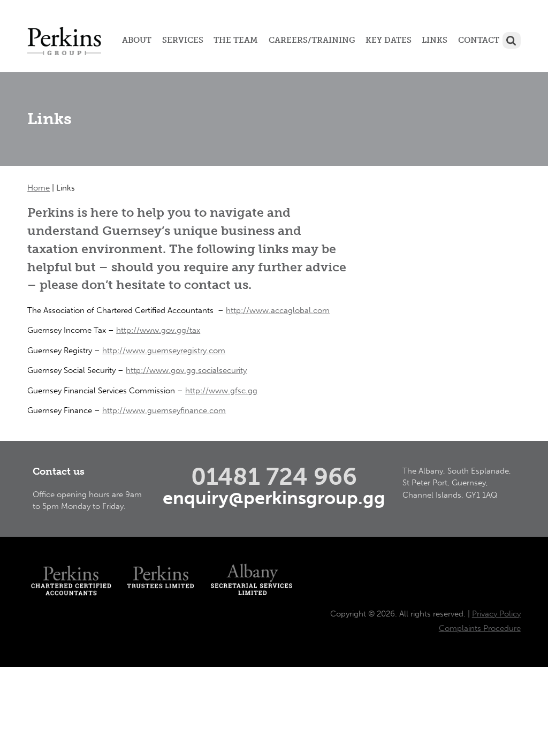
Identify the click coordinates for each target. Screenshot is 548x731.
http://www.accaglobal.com (278, 310)
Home (38, 188)
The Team (236, 40)
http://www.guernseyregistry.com (163, 350)
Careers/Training (312, 40)
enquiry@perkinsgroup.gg (274, 498)
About (136, 40)
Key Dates (389, 40)
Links (434, 40)
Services (182, 40)
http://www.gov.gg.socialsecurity (186, 370)
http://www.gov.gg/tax (158, 330)
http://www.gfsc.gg (221, 390)
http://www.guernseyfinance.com (164, 410)
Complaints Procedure (480, 628)
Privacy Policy (496, 614)
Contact (478, 40)
